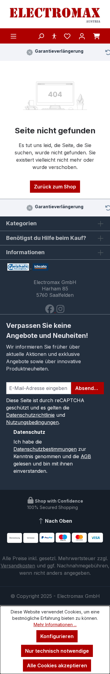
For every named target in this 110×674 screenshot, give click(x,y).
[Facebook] (50, 310)
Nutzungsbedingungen (32, 422)
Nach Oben (58, 521)
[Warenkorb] (96, 36)
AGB (86, 456)
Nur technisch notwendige (57, 651)
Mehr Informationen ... (55, 624)
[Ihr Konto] (82, 36)
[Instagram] (60, 310)
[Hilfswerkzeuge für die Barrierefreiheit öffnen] (54, 36)
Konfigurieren (57, 636)
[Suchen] (41, 36)
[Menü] (13, 36)
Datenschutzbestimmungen (45, 449)
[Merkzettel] (67, 36)
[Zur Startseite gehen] (55, 15)
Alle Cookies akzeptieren (57, 665)
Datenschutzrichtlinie (30, 415)
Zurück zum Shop (55, 187)
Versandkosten (18, 566)
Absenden (87, 388)
